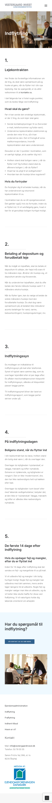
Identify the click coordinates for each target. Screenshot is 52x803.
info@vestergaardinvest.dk (22, 746)
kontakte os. (26, 92)
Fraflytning (10, 717)
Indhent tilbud (11, 723)
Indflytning (10, 711)
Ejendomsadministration (16, 705)
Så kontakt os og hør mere (19, 641)
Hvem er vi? (10, 729)
